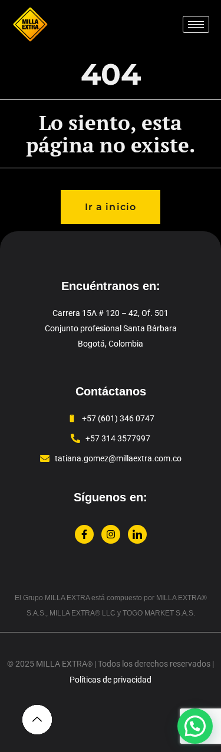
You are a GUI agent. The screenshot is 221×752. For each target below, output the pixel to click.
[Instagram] (110, 534)
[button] (195, 726)
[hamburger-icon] (196, 24)
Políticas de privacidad (110, 679)
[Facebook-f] (84, 534)
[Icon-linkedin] (137, 534)
